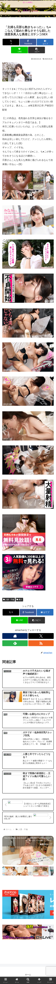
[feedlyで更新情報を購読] (15, 643)
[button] (36, 50)
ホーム (28, 974)
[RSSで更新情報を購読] (41, 643)
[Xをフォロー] (41, 636)
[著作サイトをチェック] (15, 636)
